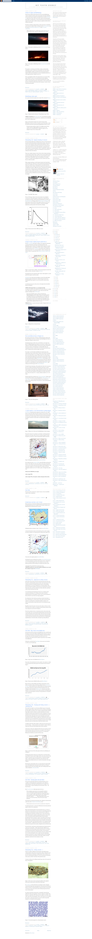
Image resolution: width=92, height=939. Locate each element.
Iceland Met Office (45, 528)
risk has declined (46, 26)
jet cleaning (37, 774)
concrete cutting (39, 623)
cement (35, 925)
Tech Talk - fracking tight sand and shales (34, 779)
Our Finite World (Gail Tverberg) (58, 189)
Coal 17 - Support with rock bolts (58, 509)
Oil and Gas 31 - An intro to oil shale (59, 420)
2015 (55, 231)
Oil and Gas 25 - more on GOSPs (58, 434)
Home (38, 930)
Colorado (54, 324)
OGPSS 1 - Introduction (57, 114)
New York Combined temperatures (58, 369)
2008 (55, 296)
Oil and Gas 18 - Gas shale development (59, 447)
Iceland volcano (36, 330)
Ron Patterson (55, 186)
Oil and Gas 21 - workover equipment (59, 442)
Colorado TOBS (55, 325)
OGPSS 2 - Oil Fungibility (57, 113)
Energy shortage (55, 202)
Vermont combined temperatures (58, 387)
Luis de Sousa (55, 193)
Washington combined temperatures (59, 390)
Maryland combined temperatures (58, 348)
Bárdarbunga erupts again (31, 96)
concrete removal (32, 234)
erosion (37, 926)
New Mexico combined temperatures (59, 368)
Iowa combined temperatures (58, 339)
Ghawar (40, 698)
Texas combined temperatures (58, 385)
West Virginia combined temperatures (59, 392)
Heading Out (60, 169)
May (56, 280)
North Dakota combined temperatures (59, 372)
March (56, 283)
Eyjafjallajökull (29, 330)
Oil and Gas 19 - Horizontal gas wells (59, 446)
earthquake (37, 483)
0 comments (42, 328)
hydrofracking (38, 842)
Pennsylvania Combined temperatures (59, 377)
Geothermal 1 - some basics (57, 482)
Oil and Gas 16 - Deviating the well (59, 450)
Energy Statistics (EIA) (57, 200)
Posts (55, 120)
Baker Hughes (37, 641)
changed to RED (36, 462)
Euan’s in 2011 (39, 688)
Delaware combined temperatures (58, 328)
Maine (54, 345)
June (56, 278)
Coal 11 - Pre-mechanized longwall (59, 520)
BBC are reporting (30, 243)
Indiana (54, 336)
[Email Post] (46, 233)
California (54, 320)
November (57, 236)
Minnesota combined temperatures (59, 352)
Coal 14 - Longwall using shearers (58, 515)
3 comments (42, 841)
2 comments (42, 233)
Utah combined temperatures (58, 386)
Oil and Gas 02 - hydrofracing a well (59, 478)
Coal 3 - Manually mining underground (59, 534)
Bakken (36, 698)
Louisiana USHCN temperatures (58, 344)
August (56, 240)
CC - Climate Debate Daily (57, 216)
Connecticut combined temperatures (59, 327)
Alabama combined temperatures (58, 315)
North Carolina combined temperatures (59, 370)
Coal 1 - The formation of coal (58, 537)
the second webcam (43, 63)
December (57, 234)
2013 (55, 288)
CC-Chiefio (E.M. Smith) (57, 206)
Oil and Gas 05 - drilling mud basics (59, 473)
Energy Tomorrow (56, 198)
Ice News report (37, 291)
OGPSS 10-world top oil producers (59, 95)
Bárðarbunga (31, 90)
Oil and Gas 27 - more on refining (58, 430)
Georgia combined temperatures (58, 331)
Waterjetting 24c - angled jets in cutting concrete (36, 579)
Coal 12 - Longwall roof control (58, 519)
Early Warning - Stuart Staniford (58, 205)
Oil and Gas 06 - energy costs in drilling (59, 472)
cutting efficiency (38, 624)
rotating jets (45, 624)
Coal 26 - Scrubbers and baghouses (59, 492)
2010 (55, 293)
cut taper (31, 624)
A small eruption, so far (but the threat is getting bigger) (38, 410)
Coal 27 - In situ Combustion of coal (59, 490)
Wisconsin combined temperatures (59, 393)
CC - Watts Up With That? (57, 209)
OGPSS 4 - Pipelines (56, 110)
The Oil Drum (55, 182)
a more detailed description (46, 559)
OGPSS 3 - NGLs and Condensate (58, 111)
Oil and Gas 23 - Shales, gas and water (59, 438)
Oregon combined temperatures (58, 376)
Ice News (40, 271)
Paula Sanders (39, 358)
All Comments (56, 122)
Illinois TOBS (55, 335)
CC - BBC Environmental (57, 220)
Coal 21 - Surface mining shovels (58, 500)
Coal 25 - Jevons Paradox (57, 493)
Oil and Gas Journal (30, 789)
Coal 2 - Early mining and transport (59, 535)
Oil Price (54, 191)
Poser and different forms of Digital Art (34, 336)
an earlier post (28, 884)
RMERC (41, 926)
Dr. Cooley (39, 234)
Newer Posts (27, 930)
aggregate (31, 773)
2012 (55, 290)
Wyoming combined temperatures (58, 394)
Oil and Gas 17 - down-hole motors (59, 449)
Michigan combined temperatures (58, 351)
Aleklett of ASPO (56, 224)
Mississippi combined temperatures (59, 353)
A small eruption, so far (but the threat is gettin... (60, 256)
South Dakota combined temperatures (59, 382)
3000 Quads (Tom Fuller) (57, 226)
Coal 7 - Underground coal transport (59, 527)
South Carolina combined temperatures (59, 380)
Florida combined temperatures (58, 329)
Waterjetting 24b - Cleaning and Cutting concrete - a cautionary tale (37, 705)
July (56, 277)
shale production (40, 843)
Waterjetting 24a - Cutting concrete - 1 (34, 849)
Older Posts (49, 930)
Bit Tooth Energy (46, 5)
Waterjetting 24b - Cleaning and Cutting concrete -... (60, 269)
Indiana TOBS (55, 338)
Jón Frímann (36, 248)
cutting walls (32, 926)
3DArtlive (46, 362)
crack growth (32, 842)
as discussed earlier (35, 767)
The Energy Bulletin (56, 185)
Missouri (54, 355)
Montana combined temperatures (58, 359)
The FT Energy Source (56, 183)
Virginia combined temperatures (58, 389)
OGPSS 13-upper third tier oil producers (59, 89)
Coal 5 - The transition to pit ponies (59, 531)
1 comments (42, 482)
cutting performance (29, 774)
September (57, 239)
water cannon (44, 235)
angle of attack (32, 623)
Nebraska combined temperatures (58, 360)
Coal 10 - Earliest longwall (57, 522)
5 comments (42, 697)
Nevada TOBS (55, 363)
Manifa (45, 698)
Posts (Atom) (32, 932)
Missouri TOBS (55, 358)
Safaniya (35, 699)
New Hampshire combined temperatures (59, 365)
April (56, 282)
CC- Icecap (55, 207)
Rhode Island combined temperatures (59, 379)
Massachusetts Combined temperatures (59, 349)
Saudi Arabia (33, 843)
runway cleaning (44, 774)
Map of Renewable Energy (57, 192)
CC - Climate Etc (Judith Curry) (58, 214)
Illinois (54, 334)
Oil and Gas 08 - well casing (57, 468)
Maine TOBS (55, 346)
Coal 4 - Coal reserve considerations (59, 533)
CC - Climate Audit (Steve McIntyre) (59, 217)
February (56, 285)
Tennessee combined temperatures (58, 383)
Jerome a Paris (55, 195)
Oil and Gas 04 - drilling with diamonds (59, 474)
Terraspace (37, 235)
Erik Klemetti (27, 277)
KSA (43, 698)
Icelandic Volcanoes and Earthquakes (59, 196)
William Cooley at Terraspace (43, 200)
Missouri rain (55, 356)
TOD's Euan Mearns (56, 181)
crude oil (37, 90)
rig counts (30, 699)
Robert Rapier (55, 188)
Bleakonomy (55, 221)
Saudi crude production (43, 699)
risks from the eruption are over (35, 27)
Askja (30, 329)
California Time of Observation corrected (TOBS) (58, 322)
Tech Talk (27, 490)
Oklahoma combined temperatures (58, 375)
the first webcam (43, 47)
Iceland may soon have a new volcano (33, 502)
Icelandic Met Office (38, 116)
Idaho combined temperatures (58, 332)
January (56, 286)
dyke (39, 329)
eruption (41, 90)
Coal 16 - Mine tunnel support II (58, 511)
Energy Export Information (57, 203)
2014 (55, 233)
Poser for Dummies (40, 363)
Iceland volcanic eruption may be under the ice (36, 241)
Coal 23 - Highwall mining (57, 496)
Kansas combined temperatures (58, 341)
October (56, 237)
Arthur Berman (55, 223)
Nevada (54, 362)
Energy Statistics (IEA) (57, 199)
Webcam (48, 97)
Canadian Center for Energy (36, 801)
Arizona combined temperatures (58, 317)
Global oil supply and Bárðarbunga (33, 12)
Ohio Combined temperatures (58, 373)
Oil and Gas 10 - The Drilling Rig (58, 463)
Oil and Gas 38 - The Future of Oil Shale (59, 403)
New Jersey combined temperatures (59, 366)
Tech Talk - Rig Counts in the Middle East (35, 630)
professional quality (42, 376)
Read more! (27, 87)
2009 (55, 295)
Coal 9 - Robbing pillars (57, 523)
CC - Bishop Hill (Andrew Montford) (59, 219)
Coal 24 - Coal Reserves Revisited (58, 495)
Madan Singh (32, 235)
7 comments (42, 622)
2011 (55, 292)
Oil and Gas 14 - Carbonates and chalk (59, 454)
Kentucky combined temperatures (58, 342)
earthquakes (43, 329)
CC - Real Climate (56, 210)
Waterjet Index (55, 17)
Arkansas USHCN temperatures (58, 318)
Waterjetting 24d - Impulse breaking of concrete (36, 140)
